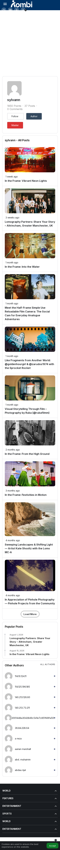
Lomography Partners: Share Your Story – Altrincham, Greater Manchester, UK (30, 642)
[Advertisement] (30, 42)
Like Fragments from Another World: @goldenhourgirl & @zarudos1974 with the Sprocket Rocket (29, 364)
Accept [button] (52, 846)
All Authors (47, 664)
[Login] (16, 10)
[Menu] (5, 3)
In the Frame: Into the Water (22, 266)
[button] (10, 10)
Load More (30, 614)
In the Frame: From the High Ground (27, 453)
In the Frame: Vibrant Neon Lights (26, 180)
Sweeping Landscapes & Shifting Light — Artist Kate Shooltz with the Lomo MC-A (29, 548)
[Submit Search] (3, 10)
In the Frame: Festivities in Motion (26, 494)
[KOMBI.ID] (21, 3)
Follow (15, 116)
